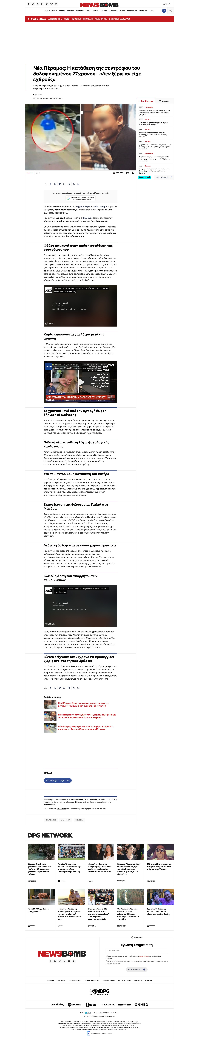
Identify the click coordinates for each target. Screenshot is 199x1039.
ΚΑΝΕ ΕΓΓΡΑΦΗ (134, 969)
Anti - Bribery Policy (124, 980)
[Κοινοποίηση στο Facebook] (50, 184)
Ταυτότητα (50, 980)
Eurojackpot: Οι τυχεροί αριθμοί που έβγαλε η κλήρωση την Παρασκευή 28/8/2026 (89, 18)
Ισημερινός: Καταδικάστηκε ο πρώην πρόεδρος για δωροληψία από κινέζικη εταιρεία (153, 135)
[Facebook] (29, 4)
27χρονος (87, 218)
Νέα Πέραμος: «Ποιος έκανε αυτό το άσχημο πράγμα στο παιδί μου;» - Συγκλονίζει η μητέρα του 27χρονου (85, 727)
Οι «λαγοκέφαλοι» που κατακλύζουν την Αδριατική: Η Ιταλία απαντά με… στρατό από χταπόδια (128, 914)
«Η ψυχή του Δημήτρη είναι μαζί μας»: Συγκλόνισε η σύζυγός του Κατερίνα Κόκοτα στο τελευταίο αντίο (99, 868)
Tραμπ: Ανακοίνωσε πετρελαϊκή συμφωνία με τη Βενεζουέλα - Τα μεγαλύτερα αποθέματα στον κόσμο (155, 147)
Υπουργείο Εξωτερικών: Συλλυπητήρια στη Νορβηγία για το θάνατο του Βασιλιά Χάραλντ (154, 171)
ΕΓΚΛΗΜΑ (79, 820)
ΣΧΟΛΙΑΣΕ (119, 173)
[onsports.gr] (74, 1005)
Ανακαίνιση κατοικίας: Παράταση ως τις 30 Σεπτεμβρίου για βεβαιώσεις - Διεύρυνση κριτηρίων (154, 112)
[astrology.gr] (108, 1005)
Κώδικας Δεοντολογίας (92, 980)
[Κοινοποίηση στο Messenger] (60, 184)
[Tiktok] (47, 4)
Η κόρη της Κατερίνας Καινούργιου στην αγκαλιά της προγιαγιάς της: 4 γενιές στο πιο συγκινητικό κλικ (69, 914)
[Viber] (38, 4)
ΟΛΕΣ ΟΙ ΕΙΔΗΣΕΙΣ (51, 11)
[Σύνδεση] (164, 10)
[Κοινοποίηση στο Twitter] (55, 184)
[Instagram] (42, 4)
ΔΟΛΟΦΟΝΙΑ (65, 820)
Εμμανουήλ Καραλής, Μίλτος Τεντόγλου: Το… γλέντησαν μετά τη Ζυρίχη (158, 911)
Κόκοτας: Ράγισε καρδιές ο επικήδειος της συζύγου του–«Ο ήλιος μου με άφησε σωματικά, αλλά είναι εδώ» (128, 869)
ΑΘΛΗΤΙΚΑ (104, 11)
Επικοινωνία (138, 980)
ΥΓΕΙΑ (88, 11)
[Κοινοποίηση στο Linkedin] (69, 184)
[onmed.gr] (141, 1005)
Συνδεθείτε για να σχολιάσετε (58, 780)
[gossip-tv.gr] (57, 1005)
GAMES (151, 11)
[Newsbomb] (62, 954)
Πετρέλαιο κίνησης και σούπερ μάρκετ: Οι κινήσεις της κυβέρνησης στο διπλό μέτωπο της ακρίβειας (154, 159)
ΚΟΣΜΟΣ (95, 11)
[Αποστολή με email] (78, 184)
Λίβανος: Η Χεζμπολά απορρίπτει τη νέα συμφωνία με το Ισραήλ (153, 124)
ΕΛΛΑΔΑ (62, 11)
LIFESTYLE (113, 11)
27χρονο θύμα (83, 206)
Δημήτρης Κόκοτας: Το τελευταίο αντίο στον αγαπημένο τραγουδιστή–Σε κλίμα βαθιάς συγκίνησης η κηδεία (99, 914)
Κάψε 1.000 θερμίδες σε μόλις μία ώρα (38, 910)
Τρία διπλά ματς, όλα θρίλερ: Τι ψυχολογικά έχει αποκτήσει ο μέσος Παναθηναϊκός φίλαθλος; (69, 868)
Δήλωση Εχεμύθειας (75, 980)
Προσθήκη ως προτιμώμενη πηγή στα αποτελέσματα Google (82, 198)
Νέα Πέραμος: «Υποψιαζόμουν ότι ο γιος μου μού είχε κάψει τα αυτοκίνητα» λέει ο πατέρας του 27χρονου (87, 716)
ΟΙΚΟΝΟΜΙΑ (80, 11)
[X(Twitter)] (33, 4)
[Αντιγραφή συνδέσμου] (127, 173)
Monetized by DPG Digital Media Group (106, 1013)
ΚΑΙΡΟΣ (122, 11)
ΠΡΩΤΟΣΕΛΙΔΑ (132, 11)
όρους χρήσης (144, 956)
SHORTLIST (143, 11)
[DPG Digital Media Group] (99, 992)
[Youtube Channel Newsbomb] (51, 4)
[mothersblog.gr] (124, 1005)
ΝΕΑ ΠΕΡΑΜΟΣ (51, 820)
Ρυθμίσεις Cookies (109, 980)
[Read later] (133, 173)
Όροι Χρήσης (61, 980)
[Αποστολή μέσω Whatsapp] (64, 184)
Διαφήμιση (148, 980)
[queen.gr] (91, 1005)
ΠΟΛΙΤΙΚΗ (70, 11)
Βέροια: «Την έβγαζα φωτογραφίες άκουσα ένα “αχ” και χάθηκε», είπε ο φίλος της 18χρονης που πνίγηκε (39, 869)
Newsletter (61, 809)
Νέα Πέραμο (100, 206)
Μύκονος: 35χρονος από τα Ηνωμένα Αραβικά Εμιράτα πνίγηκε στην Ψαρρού (159, 866)
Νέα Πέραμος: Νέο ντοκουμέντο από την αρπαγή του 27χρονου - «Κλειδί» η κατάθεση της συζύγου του (83, 704)
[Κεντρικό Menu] (170, 10)
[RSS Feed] (56, 4)
